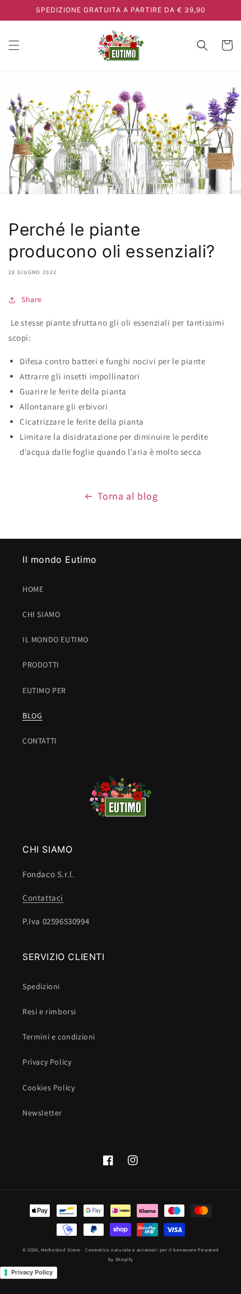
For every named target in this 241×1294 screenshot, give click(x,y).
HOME (32, 589)
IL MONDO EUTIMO (55, 639)
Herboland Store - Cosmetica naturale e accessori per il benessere (119, 1249)
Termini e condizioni (58, 1037)
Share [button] (31, 299)
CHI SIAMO (41, 614)
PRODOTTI (40, 665)
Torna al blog (128, 496)
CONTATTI (39, 741)
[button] (14, 45)
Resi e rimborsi (49, 1011)
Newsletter (42, 1113)
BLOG (32, 715)
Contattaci (42, 897)
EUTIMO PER (44, 690)
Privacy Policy (46, 1062)
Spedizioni (41, 986)
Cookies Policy (48, 1088)
